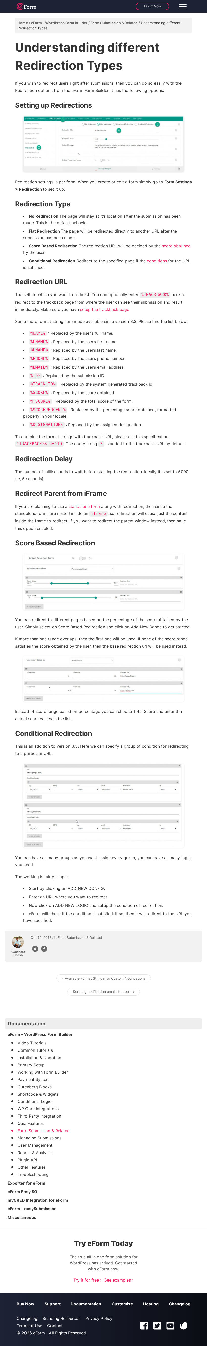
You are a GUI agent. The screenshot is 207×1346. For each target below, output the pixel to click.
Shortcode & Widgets (38, 1094)
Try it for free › (87, 1280)
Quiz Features (31, 1123)
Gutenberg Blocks (35, 1086)
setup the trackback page (104, 309)
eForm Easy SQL (24, 1191)
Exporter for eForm (26, 1183)
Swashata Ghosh (18, 953)
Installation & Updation (39, 1057)
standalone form (84, 506)
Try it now (152, 6)
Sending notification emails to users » (103, 991)
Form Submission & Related (114, 23)
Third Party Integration (39, 1116)
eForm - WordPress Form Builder (59, 23)
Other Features (32, 1167)
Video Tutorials (32, 1042)
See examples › (119, 1280)
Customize (122, 1303)
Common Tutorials (35, 1050)
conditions (157, 261)
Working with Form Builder (43, 1072)
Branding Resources (61, 1318)
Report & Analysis (34, 1152)
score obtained (176, 245)
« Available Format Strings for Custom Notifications (103, 978)
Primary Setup (31, 1064)
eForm (39, 1332)
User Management (35, 1145)
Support (53, 1303)
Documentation (86, 1303)
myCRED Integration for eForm (38, 1200)
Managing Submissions (39, 1137)
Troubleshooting (33, 1174)
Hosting (151, 1303)
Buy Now (25, 1303)
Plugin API (27, 1159)
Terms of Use (29, 1325)
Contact (55, 1325)
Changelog (179, 1303)
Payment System (34, 1079)
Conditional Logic (34, 1101)
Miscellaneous (22, 1217)
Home (23, 23)
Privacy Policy (98, 1318)
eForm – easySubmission (32, 1208)
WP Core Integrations (38, 1108)
